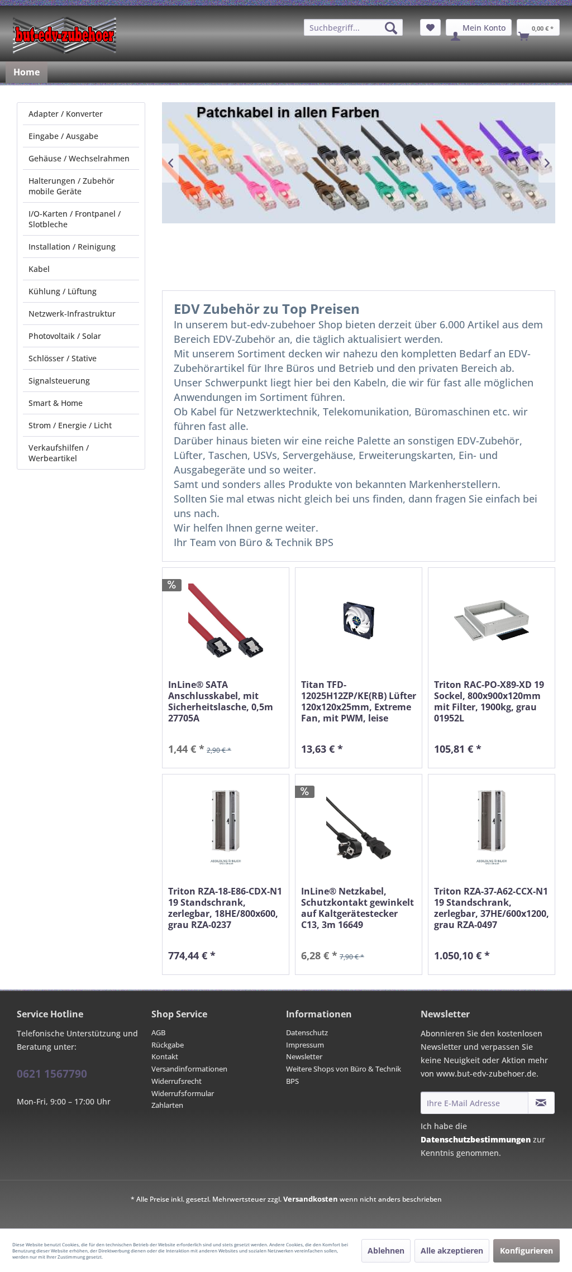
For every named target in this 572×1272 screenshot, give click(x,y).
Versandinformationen (189, 1069)
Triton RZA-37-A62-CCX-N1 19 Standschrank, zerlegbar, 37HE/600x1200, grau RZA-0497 (491, 908)
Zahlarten (167, 1105)
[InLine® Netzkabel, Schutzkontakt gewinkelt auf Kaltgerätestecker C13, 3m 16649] (358, 827)
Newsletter (304, 1056)
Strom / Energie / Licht (70, 425)
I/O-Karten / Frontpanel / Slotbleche (74, 218)
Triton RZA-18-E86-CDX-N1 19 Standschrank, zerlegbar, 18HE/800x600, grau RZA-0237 (225, 908)
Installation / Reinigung (72, 246)
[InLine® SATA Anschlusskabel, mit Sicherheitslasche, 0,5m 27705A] (225, 620)
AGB (158, 1032)
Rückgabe (167, 1045)
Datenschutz (307, 1032)
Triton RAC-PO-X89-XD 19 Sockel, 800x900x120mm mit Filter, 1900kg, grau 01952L (489, 701)
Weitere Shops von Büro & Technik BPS (343, 1075)
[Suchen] (391, 28)
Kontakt (164, 1056)
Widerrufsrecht (176, 1081)
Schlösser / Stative (62, 358)
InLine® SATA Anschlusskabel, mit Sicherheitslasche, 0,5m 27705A (220, 701)
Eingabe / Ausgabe (63, 136)
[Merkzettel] (430, 27)
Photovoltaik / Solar (64, 336)
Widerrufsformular (182, 1093)
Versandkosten (310, 1199)
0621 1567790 (52, 1074)
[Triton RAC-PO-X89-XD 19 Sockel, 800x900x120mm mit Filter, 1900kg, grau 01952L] (491, 620)
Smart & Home (55, 403)
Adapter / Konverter (65, 113)
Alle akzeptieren (452, 1250)
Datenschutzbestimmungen (476, 1139)
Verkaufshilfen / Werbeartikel (58, 452)
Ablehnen (386, 1250)
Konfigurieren (526, 1250)
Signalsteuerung (59, 380)
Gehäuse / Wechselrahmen (79, 158)
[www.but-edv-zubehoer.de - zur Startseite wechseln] (64, 35)
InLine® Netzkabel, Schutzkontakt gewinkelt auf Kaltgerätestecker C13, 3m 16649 (357, 908)
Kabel (39, 269)
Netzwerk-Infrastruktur (72, 313)
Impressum (305, 1045)
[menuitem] (353, 27)
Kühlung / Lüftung (62, 291)
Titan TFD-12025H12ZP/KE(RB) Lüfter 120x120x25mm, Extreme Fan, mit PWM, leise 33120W (358, 701)
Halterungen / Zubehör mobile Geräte (71, 186)
